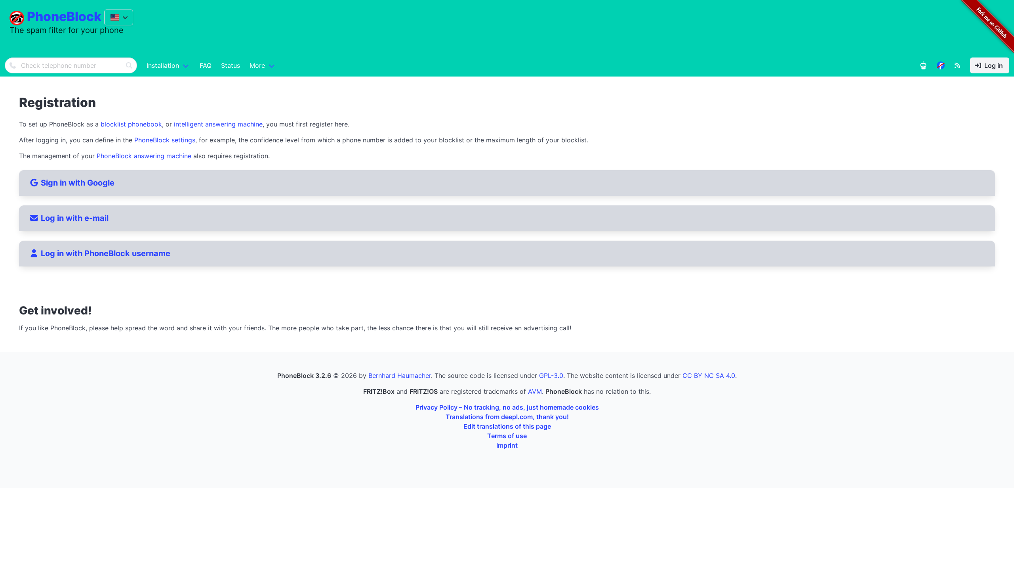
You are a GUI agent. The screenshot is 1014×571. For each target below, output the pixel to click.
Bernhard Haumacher (399, 375)
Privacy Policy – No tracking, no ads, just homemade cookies (507, 407)
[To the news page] (940, 65)
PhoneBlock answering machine (144, 156)
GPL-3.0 (551, 375)
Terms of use (507, 436)
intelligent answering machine (218, 124)
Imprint (507, 445)
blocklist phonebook (131, 124)
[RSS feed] (957, 65)
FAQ (206, 65)
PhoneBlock (64, 16)
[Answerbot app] (923, 65)
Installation (163, 65)
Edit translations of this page (507, 426)
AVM (535, 391)
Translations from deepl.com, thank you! (507, 417)
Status (230, 65)
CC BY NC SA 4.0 (708, 375)
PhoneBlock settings (164, 140)
